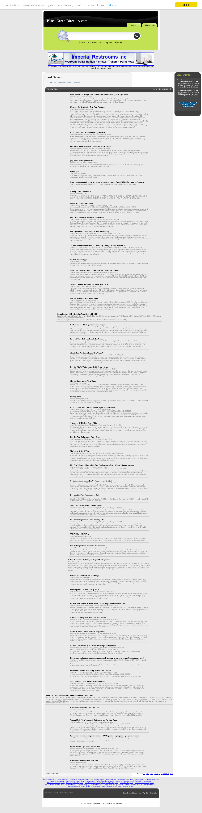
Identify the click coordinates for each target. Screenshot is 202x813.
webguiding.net (99, 779)
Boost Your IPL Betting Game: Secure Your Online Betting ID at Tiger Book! (99, 95)
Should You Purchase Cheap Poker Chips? (86, 353)
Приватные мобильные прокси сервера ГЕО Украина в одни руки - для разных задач (104, 736)
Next (171, 774)
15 (168, 774)
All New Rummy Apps (78, 259)
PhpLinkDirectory (86, 803)
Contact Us (153, 793)
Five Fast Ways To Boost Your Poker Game (86, 339)
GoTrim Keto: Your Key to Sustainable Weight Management (93, 646)
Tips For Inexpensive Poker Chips (83, 381)
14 (166, 774)
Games (69, 83)
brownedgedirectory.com (74, 783)
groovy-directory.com (125, 786)
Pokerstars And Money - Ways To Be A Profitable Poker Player (69, 695)
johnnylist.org (87, 779)
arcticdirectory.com (151, 779)
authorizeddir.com (49, 779)
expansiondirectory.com (76, 786)
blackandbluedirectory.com (105, 781)
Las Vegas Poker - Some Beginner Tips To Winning (89, 231)
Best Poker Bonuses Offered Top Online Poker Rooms (90, 147)
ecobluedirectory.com (148, 784)
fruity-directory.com (93, 786)
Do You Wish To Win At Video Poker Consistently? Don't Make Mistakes (98, 604)
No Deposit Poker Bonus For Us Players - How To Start (91, 481)
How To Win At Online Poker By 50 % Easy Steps (89, 367)
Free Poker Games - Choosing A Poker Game (87, 217)
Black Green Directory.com (67, 21)
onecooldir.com (111, 779)
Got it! (186, 5)
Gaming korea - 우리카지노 (80, 192)
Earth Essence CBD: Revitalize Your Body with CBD (77, 314)
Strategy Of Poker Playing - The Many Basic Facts (89, 284)
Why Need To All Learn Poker (81, 203)
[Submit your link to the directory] (85, 43)
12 (162, 774)
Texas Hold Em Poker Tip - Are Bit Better (85, 506)
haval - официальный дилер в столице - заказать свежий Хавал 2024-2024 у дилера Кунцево (107, 182)
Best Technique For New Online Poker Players (87, 546)
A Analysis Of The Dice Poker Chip (83, 423)
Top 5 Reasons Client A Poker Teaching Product (88, 681)
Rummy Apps (75, 397)
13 (164, 774)
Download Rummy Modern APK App (84, 708)
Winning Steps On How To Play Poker (84, 590)
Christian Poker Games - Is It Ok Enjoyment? (87, 632)
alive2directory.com (136, 779)
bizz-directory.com (87, 781)
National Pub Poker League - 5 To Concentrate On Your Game (93, 720)
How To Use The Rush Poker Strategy (84, 575)
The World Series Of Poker (80, 451)
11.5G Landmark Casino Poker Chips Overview (88, 133)
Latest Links (137, 793)
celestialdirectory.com (92, 783)
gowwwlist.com (75, 779)
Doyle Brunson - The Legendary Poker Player (87, 325)
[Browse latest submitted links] (97, 43)
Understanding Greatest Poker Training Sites (87, 520)
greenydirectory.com (109, 786)
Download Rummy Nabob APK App (84, 761)
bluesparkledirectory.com (56, 783)
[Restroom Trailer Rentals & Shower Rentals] (101, 65)
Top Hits (145, 793)
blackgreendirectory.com (124, 781)
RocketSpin (74, 171)
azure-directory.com (73, 781)
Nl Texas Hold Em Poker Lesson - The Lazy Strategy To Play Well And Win (98, 245)
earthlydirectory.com (132, 784)
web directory (117, 803)
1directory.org (123, 779)
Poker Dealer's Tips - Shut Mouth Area (85, 747)
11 (159, 774)
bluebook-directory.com (143, 781)
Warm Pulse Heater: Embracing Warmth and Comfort (90, 670)
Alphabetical (166, 89)
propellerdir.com (62, 779)
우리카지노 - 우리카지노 (79, 534)
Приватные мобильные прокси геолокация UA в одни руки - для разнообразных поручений (107, 658)
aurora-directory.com (57, 781)
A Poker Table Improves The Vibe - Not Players (88, 618)
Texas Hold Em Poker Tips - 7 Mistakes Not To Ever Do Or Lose (94, 270)
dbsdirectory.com (70, 784)
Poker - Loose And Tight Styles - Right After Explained (89, 560)
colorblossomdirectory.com (144, 783)
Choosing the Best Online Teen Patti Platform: (87, 107)
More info (114, 5)
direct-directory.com (116, 784)
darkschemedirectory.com (54, 784)
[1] (144, 774)
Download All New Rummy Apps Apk (84, 495)
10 (157, 774)
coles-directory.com (126, 783)
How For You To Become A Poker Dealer (85, 437)
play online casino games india (81, 161)
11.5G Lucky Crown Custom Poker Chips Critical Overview (92, 407)
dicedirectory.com (101, 784)
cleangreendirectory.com (109, 783)
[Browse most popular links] (109, 43)
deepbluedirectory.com (86, 784)
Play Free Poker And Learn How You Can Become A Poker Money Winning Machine (102, 465)
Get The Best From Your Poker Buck (84, 298)
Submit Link (127, 793)
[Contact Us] (118, 43)
